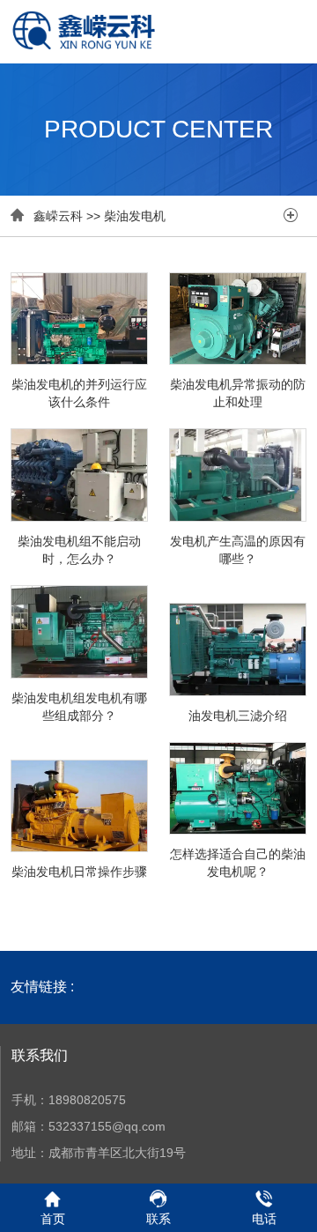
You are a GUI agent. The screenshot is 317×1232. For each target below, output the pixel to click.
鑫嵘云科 (58, 216)
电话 (264, 1219)
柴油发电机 (135, 216)
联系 (158, 1219)
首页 (53, 1219)
